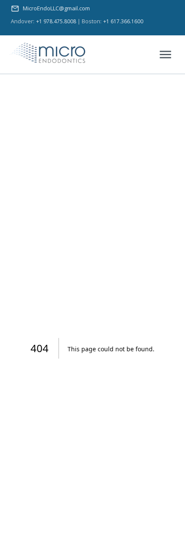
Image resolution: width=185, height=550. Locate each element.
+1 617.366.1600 (123, 21)
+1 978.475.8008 (56, 21)
